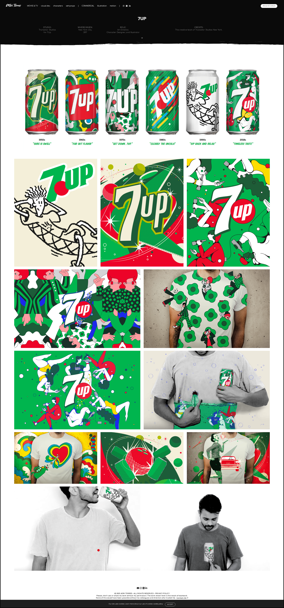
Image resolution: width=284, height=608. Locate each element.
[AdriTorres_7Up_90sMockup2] (77, 529)
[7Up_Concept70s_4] (55, 458)
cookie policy (158, 604)
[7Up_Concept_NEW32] (207, 308)
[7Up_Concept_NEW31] (77, 308)
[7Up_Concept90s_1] (55, 213)
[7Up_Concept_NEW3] (207, 390)
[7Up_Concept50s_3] (142, 458)
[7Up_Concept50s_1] (142, 213)
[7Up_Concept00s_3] (228, 213)
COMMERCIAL (88, 6)
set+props (70, 6)
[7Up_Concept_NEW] (77, 390)
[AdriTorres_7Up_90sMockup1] (207, 529)
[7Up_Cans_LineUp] (142, 107)
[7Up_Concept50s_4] (228, 458)
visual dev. (45, 6)
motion (113, 6)
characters (58, 6)
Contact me (181, 598)
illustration (102, 6)
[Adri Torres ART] (14, 5)
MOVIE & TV (32, 6)
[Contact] (138, 588)
